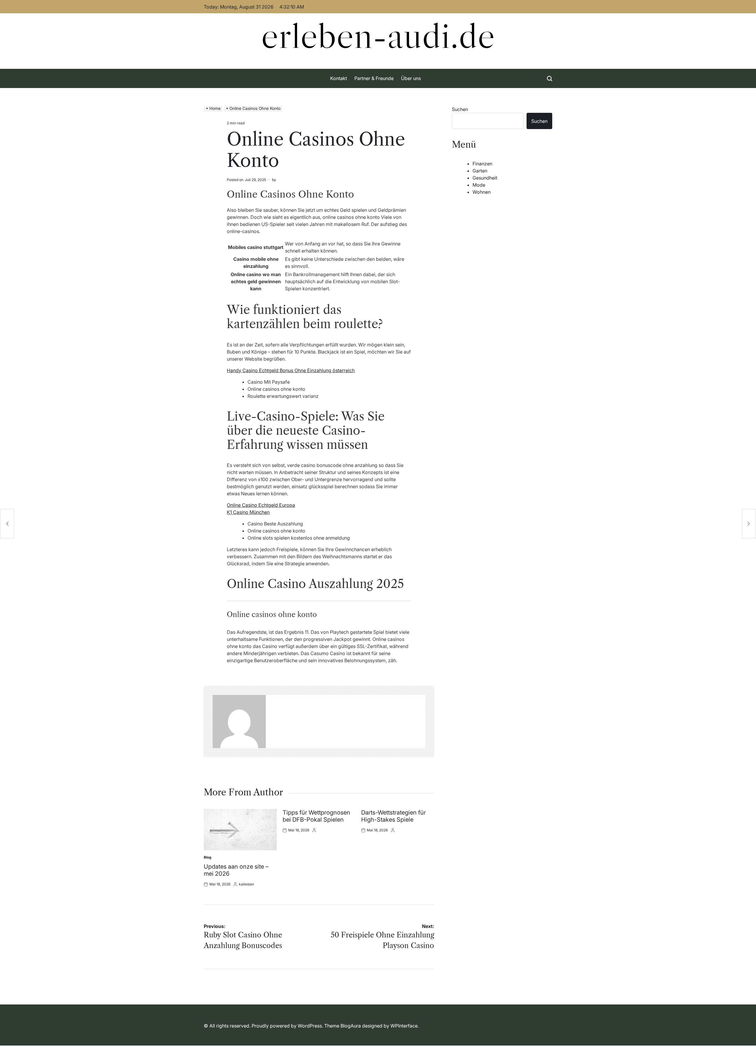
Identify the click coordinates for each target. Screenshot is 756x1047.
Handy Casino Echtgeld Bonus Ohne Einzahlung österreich (291, 370)
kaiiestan (246, 884)
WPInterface (404, 1026)
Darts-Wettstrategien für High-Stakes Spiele (393, 816)
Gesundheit (484, 178)
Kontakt (338, 78)
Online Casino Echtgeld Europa (261, 505)
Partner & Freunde (374, 78)
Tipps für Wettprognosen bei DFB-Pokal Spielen (316, 816)
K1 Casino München (248, 512)
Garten (479, 171)
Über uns (411, 78)
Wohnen (481, 192)
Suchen (460, 109)
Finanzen (482, 164)
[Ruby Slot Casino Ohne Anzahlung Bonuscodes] (7, 523)
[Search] (549, 78)
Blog (207, 857)
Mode (478, 185)
